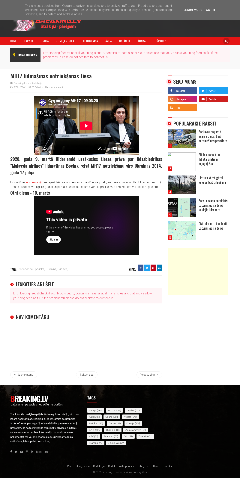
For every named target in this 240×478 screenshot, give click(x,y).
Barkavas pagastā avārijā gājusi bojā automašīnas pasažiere (213, 136)
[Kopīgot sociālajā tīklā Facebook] (140, 268)
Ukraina (110, 430)
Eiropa (45, 41)
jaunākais (114, 443)
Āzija (108, 41)
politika (93, 423)
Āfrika (142, 41)
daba (112, 423)
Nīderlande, (26, 269)
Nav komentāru (57, 87)
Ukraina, (52, 269)
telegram (205, 106)
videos (127, 416)
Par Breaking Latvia (78, 466)
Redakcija (99, 466)
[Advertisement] (198, 271)
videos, (63, 269)
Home (13, 41)
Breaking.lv (29, 398)
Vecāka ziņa (147, 374)
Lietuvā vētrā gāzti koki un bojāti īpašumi (212, 180)
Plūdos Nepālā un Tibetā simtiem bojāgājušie (209, 159)
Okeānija (124, 41)
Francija (93, 443)
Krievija (130, 423)
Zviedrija (143, 436)
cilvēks (130, 410)
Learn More (193, 10)
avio (126, 436)
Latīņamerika (90, 41)
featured (108, 436)
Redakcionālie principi (121, 466)
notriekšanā (34, 182)
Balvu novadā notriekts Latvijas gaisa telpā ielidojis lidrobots (213, 205)
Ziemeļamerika (65, 41)
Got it (211, 10)
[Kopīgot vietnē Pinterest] (153, 268)
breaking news (27, 55)
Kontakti (167, 466)
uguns (108, 416)
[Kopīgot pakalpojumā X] (147, 268)
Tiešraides (159, 41)
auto (91, 416)
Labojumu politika (147, 466)
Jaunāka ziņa (25, 374)
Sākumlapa (87, 374)
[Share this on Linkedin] (159, 268)
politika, (40, 269)
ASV (91, 436)
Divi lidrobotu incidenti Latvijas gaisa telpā (213, 225)
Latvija (28, 41)
